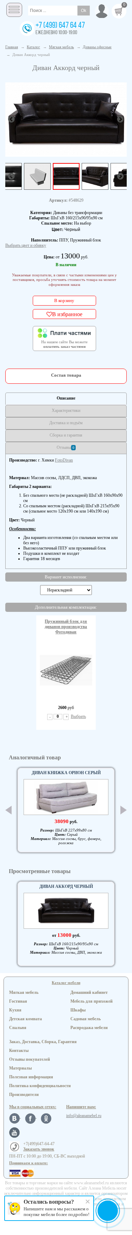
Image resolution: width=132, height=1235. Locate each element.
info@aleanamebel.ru (83, 1115)
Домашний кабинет (89, 992)
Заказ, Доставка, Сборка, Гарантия (43, 1041)
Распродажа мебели (89, 1027)
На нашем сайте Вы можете (64, 344)
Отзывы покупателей (29, 1059)
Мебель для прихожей (91, 1001)
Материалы (20, 1068)
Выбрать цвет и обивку (25, 245)
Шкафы (78, 1010)
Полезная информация (31, 1076)
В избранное (67, 314)
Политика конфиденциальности (40, 1085)
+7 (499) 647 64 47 (60, 25)
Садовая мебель (85, 1018)
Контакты (19, 1050)
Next (123, 810)
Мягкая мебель (23, 992)
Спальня (17, 1027)
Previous (8, 810)
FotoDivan (64, 460)
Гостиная (18, 1001)
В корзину (64, 300)
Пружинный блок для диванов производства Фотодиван (66, 626)
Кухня (15, 1010)
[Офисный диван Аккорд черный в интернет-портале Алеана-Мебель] (66, 118)
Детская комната (25, 1018)
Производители (24, 1094)
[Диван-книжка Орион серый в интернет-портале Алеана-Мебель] (66, 797)
